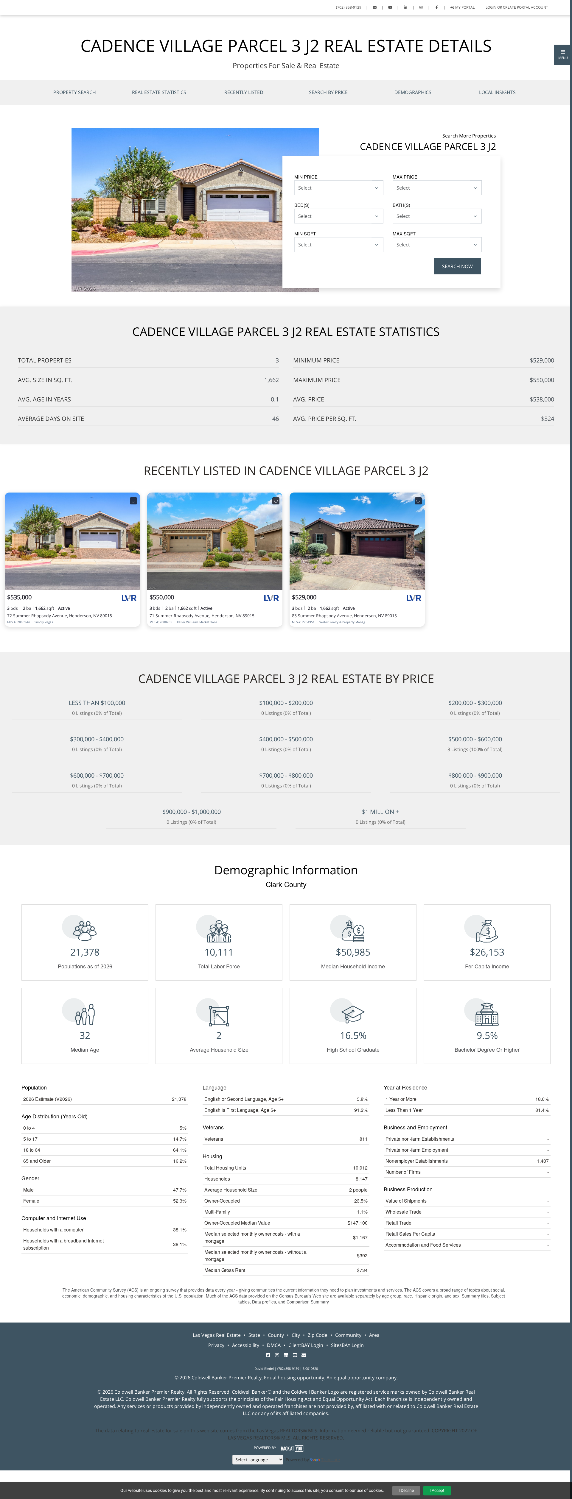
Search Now (457, 266)
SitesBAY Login (347, 1345)
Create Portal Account (525, 7)
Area (374, 1335)
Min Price (306, 176)
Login (491, 7)
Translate (330, 1459)
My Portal (464, 7)
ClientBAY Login (305, 1345)
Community (348, 1335)
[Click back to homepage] (12, 6)
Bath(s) (401, 205)
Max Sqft (404, 233)
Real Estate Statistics (159, 92)
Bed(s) (302, 205)
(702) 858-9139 (348, 7)
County (276, 1335)
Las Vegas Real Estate (217, 1335)
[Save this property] (133, 500)
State (254, 1335)
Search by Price (328, 92)
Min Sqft (305, 233)
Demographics (412, 92)
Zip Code (317, 1335)
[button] (563, 55)
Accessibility (245, 1345)
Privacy (216, 1345)
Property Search (74, 92)
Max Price (405, 176)
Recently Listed (243, 92)
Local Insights (497, 92)
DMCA (274, 1345)
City (296, 1335)
